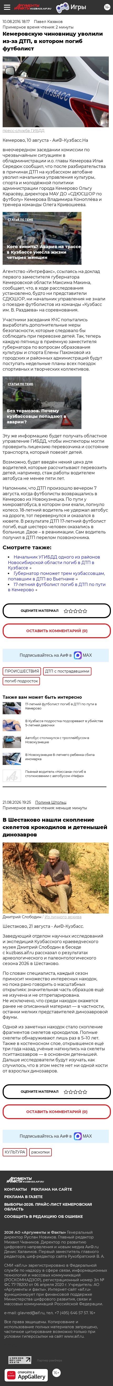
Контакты (15, 1189)
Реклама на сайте (51, 1189)
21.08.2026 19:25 (17, 802)
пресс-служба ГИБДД (23, 130)
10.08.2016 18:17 (16, 21)
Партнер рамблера (49, 1360)
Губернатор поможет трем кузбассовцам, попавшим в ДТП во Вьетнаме (56, 576)
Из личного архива (63, 917)
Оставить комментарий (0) (57, 630)
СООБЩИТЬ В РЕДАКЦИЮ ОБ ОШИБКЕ (43, 1216)
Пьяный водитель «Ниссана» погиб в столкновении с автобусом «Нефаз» (55, 774)
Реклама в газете (23, 1196)
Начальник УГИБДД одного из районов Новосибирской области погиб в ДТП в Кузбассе (54, 563)
